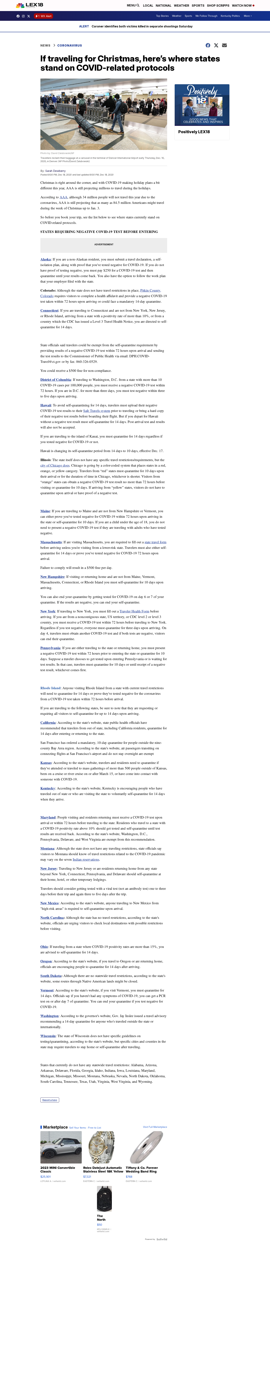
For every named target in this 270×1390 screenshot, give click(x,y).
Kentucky (47, 788)
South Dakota (50, 975)
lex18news (29, 16)
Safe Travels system (96, 410)
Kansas (45, 762)
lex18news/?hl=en (24, 16)
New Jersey (48, 868)
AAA (63, 197)
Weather (181, 5)
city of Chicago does (54, 465)
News (45, 45)
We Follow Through (206, 16)
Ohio (44, 946)
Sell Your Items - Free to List (85, 1128)
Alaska (45, 259)
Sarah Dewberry (55, 171)
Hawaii (45, 405)
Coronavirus (69, 45)
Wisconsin (48, 1035)
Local (148, 5)
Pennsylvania (50, 647)
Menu (131, 5)
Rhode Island (50, 687)
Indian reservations (86, 859)
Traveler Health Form (134, 611)
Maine (45, 510)
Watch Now (242, 5)
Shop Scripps (218, 5)
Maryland (48, 817)
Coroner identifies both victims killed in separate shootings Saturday (142, 26)
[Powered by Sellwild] (161, 1239)
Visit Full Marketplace (155, 1127)
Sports (198, 5)
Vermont (46, 990)
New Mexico (49, 902)
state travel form (155, 542)
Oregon (46, 961)
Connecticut (49, 310)
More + (248, 16)
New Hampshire (52, 576)
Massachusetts (51, 541)
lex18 (19, 16)
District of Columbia (55, 379)
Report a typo (49, 1100)
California (48, 722)
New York (47, 611)
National (163, 5)
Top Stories (162, 16)
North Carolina (52, 917)
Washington (49, 1015)
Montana (47, 848)
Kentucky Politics (230, 16)
